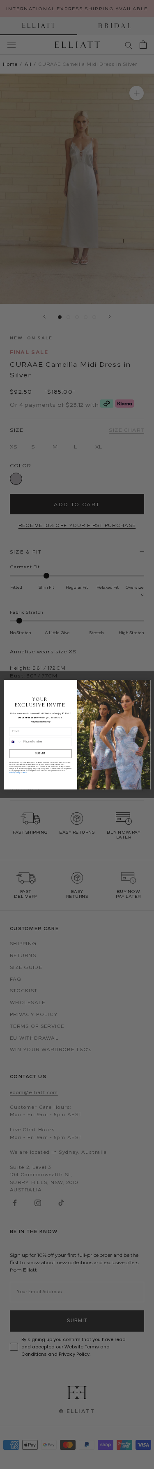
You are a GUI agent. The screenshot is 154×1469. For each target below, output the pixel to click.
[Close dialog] (146, 684)
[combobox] (15, 742)
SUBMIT (40, 753)
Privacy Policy (14, 772)
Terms (24, 772)
